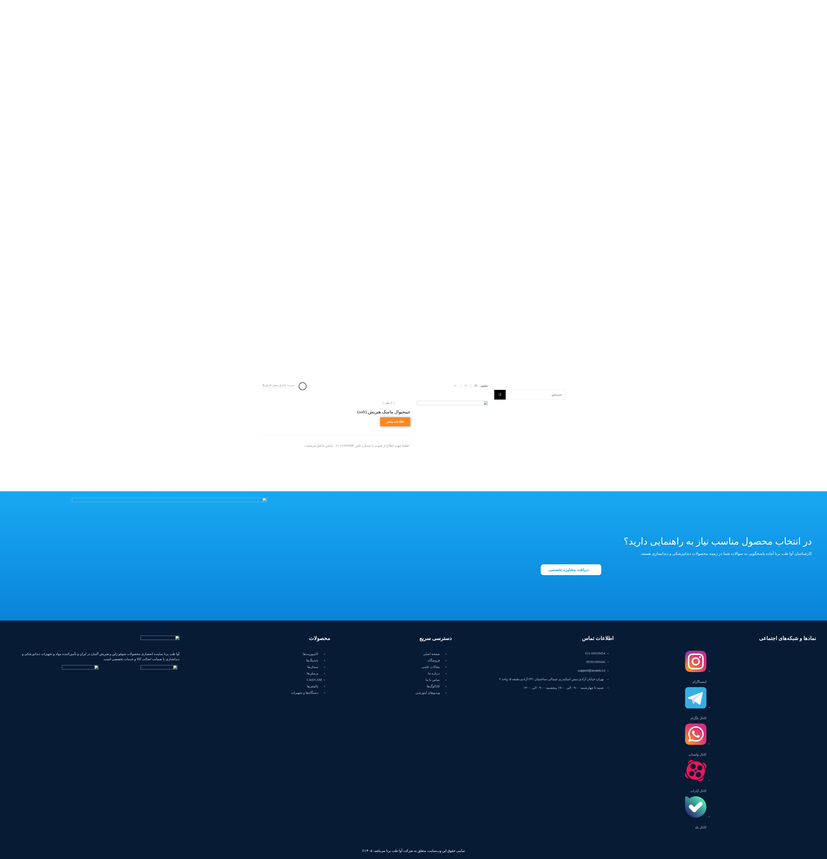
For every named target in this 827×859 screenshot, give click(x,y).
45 (455, 385)
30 (465, 385)
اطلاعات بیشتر (395, 421)
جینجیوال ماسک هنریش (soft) (383, 411)
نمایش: (484, 385)
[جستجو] (500, 395)
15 (475, 385)
